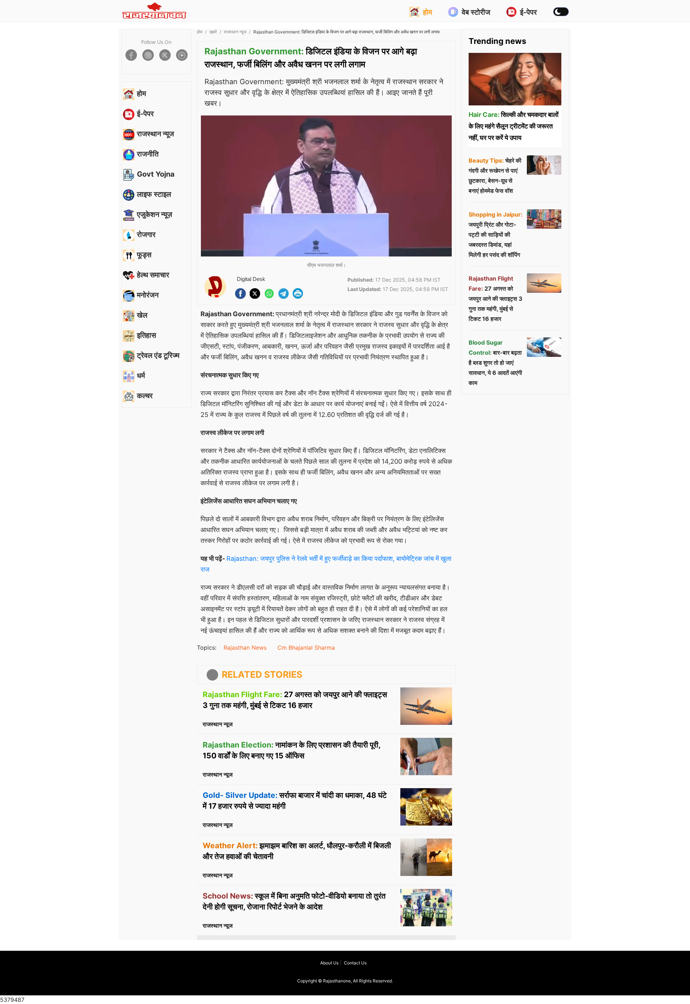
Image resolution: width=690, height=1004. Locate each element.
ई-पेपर (528, 12)
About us (329, 963)
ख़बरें (213, 32)
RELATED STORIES (262, 674)
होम (427, 12)
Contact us (355, 963)
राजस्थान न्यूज (235, 32)
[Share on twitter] (165, 55)
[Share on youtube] (182, 55)
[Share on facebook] (131, 55)
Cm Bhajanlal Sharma (306, 647)
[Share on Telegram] (283, 293)
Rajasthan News (245, 647)
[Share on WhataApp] (269, 293)
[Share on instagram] (148, 55)
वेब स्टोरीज (476, 12)
